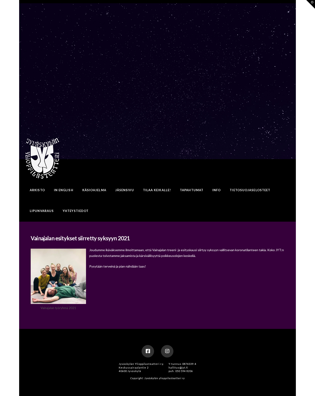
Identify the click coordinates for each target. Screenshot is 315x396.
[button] (310, 4)
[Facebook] (148, 351)
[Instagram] (167, 351)
